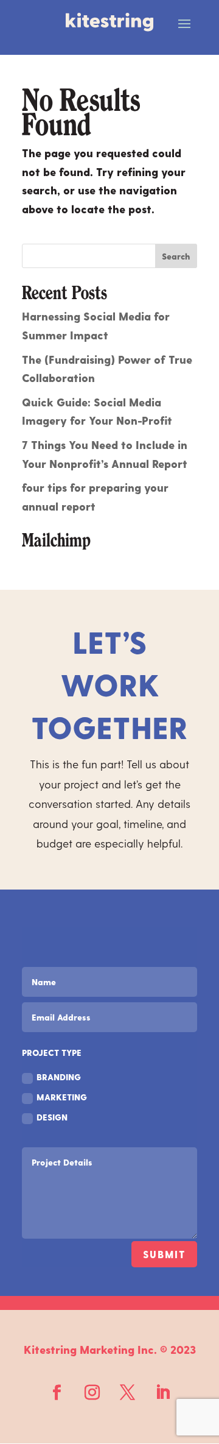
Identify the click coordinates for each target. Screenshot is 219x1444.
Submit (164, 1254)
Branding (58, 1077)
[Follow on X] (127, 1393)
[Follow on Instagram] (92, 1393)
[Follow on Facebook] (56, 1393)
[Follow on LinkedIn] (162, 1393)
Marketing (61, 1097)
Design (52, 1117)
